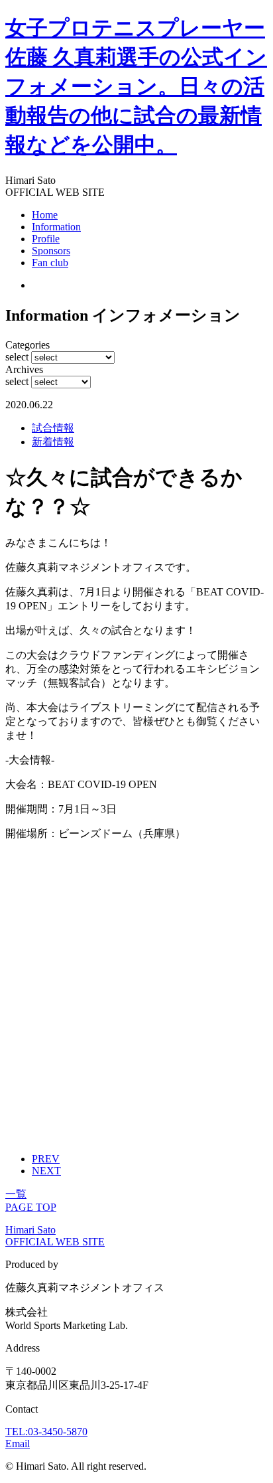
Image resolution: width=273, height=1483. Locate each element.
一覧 (16, 1194)
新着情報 (53, 441)
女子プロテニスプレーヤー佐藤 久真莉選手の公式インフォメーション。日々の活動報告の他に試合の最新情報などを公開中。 (136, 86)
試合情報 (53, 427)
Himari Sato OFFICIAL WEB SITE (55, 1235)
